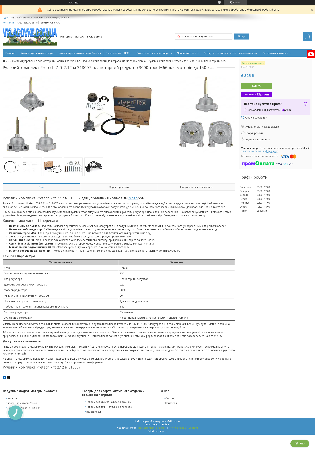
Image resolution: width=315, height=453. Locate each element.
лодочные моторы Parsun (22, 403)
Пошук (241, 36)
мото (133, 198)
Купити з (250, 94)
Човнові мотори (186, 53)
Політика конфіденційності (183, 427)
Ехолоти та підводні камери (153, 53)
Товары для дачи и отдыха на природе (109, 406)
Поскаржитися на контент (152, 427)
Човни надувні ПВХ (117, 53)
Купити (256, 86)
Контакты (171, 403)
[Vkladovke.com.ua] (30, 36)
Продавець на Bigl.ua (157, 424)
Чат (302, 443)
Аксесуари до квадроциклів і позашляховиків (230, 53)
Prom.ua (175, 421)
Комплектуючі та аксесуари (37, 53)
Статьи (169, 398)
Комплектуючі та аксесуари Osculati (80, 53)
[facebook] (4, 378)
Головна (10, 53)
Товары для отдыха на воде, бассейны (108, 401)
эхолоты (12, 398)
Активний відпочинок (275, 53)
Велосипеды (93, 411)
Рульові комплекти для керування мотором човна (114, 61)
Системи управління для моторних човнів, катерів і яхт (46, 61)
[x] (8, 378)
